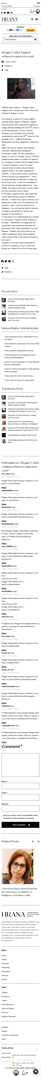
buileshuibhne (8, 490)
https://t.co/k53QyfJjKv (10, 556)
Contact (4, 979)
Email (4, 793)
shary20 (5, 617)
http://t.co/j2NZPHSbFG (11, 663)
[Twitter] (6, 261)
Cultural (4, 1000)
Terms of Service (8, 1053)
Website (5, 804)
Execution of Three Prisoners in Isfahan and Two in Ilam (22, 319)
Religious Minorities (9, 1016)
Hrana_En (6, 653)
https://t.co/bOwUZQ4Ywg (12, 679)
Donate (31, 30)
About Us (5, 975)
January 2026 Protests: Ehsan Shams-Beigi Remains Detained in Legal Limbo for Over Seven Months (23, 429)
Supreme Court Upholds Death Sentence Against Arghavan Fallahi (23, 306)
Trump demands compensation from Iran (18, 351)
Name (5, 781)
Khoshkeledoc (8, 524)
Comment (12, 746)
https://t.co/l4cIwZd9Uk (11, 696)
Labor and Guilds (8, 1008)
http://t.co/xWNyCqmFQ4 (11, 537)
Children (5, 992)
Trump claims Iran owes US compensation (19, 380)
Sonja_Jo (6, 670)
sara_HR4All (7, 546)
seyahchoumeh (8, 686)
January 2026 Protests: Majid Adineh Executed (21, 300)
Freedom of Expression (10, 1035)
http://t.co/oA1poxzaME (10, 646)
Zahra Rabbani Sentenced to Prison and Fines (22, 441)
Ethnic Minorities (7, 1004)
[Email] (9, 261)
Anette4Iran (7, 566)
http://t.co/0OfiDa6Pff (10, 517)
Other (4, 1039)
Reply (4, 487)
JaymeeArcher (8, 725)
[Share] (13, 261)
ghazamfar (6, 507)
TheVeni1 (6, 706)
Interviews (5, 963)
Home (4, 955)
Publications (6, 971)
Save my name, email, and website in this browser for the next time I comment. (21, 816)
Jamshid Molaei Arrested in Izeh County (22, 435)
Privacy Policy (7, 1057)
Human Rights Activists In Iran (20, 328)
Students (5, 1027)
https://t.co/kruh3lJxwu (10, 500)
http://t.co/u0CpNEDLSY (11, 610)
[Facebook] (2, 261)
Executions (6, 996)
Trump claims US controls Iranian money (18, 376)
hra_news (6, 474)
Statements (6, 967)
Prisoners (5, 1012)
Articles (4, 959)
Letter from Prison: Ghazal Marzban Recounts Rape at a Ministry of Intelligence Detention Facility (23, 423)
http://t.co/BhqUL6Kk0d (11, 584)
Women (4, 1031)
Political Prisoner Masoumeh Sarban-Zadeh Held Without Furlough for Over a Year (23, 313)
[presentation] (33, 841)
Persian (37, 6)
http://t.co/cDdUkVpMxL (11, 483)
